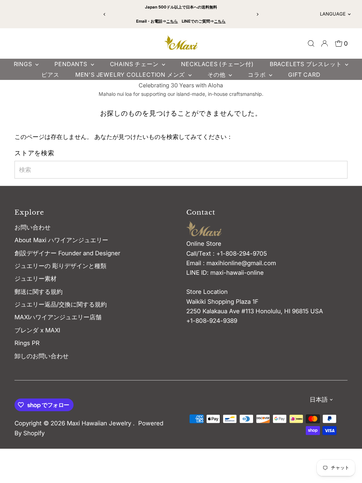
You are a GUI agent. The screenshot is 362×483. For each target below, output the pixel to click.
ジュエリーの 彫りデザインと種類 (63, 265)
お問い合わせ (32, 227)
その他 (217, 74)
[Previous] (105, 14)
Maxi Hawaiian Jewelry (100, 423)
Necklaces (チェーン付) (217, 64)
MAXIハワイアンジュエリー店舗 (57, 317)
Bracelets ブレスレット (307, 64)
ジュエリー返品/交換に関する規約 (60, 304)
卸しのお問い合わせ (41, 356)
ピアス (50, 74)
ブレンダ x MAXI (37, 330)
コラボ (257, 74)
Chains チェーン (135, 64)
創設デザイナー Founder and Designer (67, 253)
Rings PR (27, 343)
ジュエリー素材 (35, 278)
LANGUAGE (333, 14)
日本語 (319, 399)
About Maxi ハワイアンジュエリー (61, 240)
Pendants (71, 64)
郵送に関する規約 (38, 291)
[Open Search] (311, 43)
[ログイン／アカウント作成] (324, 43)
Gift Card (304, 74)
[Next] (257, 14)
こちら (172, 21)
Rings (24, 64)
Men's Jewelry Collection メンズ (131, 74)
